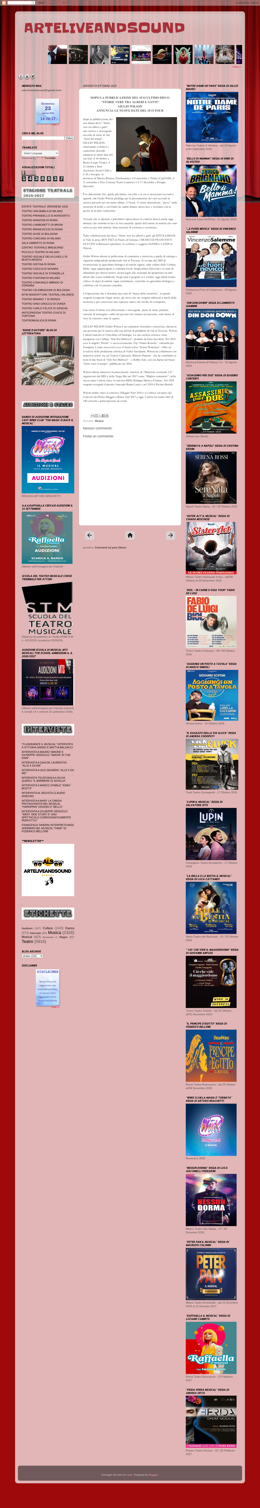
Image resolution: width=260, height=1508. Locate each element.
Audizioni (27, 928)
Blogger (153, 1474)
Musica (99, 421)
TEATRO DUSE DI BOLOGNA (40, 234)
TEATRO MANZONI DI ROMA (40, 220)
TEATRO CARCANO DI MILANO (41, 238)
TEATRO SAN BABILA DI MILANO (42, 211)
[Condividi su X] (100, 416)
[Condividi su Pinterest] (107, 416)
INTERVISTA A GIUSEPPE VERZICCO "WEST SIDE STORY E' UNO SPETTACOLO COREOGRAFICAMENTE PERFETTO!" (46, 816)
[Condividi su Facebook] (103, 416)
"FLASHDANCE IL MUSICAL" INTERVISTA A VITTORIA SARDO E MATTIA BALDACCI (47, 746)
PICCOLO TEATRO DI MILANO (41, 252)
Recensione (48, 937)
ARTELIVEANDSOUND (104, 28)
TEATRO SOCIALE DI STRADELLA (43, 273)
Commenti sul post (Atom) (110, 547)
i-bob (129, 1474)
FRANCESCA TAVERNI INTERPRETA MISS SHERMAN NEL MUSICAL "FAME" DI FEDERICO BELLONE (48, 828)
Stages (63, 937)
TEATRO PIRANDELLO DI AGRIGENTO (46, 215)
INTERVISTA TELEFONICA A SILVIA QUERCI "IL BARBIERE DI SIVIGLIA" (44, 779)
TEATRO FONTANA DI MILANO (41, 278)
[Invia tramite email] (92, 416)
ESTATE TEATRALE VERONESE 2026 (45, 206)
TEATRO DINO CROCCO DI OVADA (43, 303)
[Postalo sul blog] (96, 416)
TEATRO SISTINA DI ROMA (38, 264)
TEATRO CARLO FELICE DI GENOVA (45, 308)
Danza (69, 928)
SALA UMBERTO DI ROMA (38, 243)
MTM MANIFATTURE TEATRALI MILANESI (48, 294)
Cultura (48, 928)
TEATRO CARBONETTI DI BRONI (42, 224)
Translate (50, 158)
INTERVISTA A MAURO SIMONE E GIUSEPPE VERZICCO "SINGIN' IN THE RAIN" (46, 755)
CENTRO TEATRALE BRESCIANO (42, 247)
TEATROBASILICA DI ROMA (39, 320)
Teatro (27, 941)
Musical (27, 937)
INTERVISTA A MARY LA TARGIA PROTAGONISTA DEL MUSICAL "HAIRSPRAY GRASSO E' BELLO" (42, 803)
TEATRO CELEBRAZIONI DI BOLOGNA (46, 290)
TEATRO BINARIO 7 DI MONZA (41, 299)
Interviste (35, 933)
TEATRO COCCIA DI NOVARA (40, 268)
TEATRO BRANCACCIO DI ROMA (42, 229)
